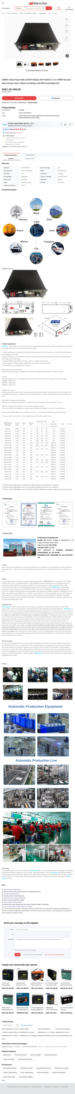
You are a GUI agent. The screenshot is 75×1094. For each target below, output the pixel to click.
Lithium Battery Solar (9, 1077)
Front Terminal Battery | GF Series (64, 1035)
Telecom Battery (24, 1029)
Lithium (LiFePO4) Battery (62, 1029)
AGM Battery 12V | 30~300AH (46, 1032)
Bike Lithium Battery (43, 1072)
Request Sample (32, 102)
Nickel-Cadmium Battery (25, 1059)
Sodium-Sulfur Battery (51, 1055)
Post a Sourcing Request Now (54, 954)
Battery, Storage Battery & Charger (28, 13)
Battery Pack (7, 1055)
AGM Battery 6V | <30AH (62, 1032)
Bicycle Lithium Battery (58, 1072)
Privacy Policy (64, 1086)
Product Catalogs (27, 1025)
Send (17, 954)
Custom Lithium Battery (10, 1072)
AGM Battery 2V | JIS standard (28, 1035)
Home (3, 13)
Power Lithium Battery (27, 1072)
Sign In (5, 146)
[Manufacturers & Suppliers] (37, 3)
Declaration (56, 1086)
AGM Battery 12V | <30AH (27, 1032)
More (3, 1080)
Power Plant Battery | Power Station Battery (11, 1029)
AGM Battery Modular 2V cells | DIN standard (46, 1035)
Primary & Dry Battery (20, 1055)
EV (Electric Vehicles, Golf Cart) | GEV (11, 1032)
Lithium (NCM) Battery (44, 1029)
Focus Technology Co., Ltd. (25, 1086)
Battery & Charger (36, 1055)
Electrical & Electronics (12, 13)
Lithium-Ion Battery (52, 13)
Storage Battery (42, 13)
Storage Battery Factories (43, 1068)
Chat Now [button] (57, 98)
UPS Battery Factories (26, 1068)
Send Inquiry (19, 98)
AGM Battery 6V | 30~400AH (10, 1035)
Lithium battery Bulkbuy (26, 1077)
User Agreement (48, 1086)
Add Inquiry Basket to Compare (38, 70)
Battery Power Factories (62, 1068)
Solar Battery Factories (9, 1068)
